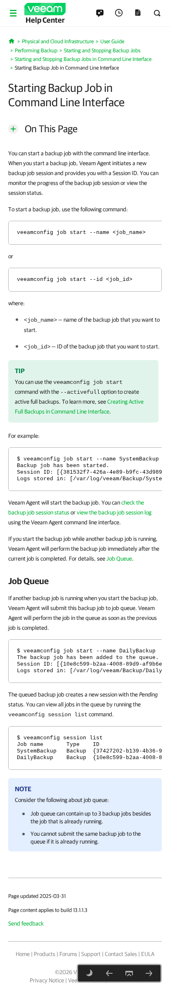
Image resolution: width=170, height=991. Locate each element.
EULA (147, 954)
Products (44, 954)
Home (23, 954)
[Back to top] (129, 973)
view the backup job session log (114, 512)
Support (91, 954)
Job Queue (119, 558)
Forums (68, 954)
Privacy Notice (47, 980)
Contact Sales (121, 954)
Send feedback (26, 923)
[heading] (85, 581)
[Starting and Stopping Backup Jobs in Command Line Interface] (109, 973)
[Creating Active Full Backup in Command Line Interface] (149, 973)
